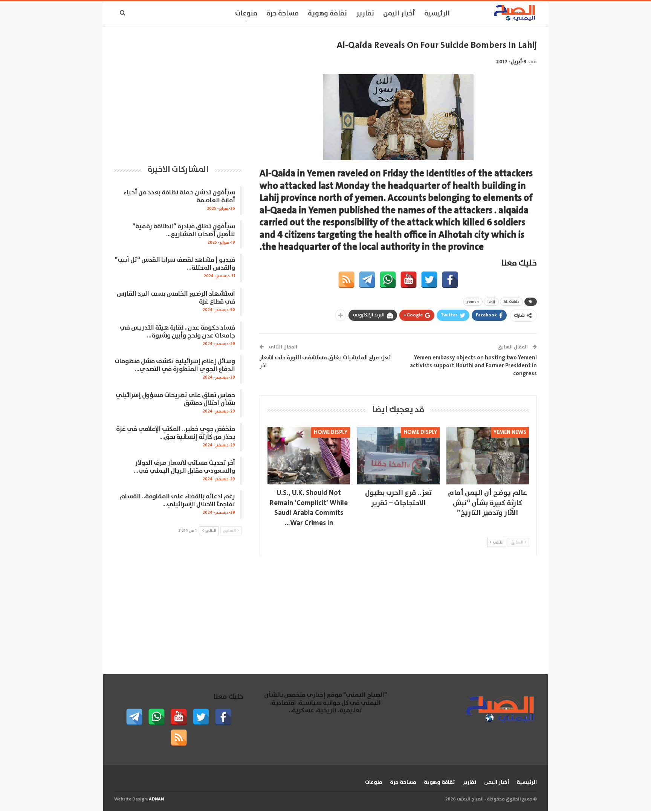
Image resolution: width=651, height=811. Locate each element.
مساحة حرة (282, 13)
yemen (473, 302)
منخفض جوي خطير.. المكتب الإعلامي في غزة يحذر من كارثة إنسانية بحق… (175, 433)
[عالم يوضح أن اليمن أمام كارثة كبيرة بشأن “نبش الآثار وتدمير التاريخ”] (487, 455)
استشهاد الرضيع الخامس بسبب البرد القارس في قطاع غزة (176, 298)
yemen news (510, 432)
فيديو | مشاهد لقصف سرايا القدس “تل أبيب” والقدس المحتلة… (175, 264)
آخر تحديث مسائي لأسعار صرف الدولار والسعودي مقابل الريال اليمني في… (184, 467)
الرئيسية (437, 13)
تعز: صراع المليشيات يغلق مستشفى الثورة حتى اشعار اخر (325, 361)
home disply (420, 432)
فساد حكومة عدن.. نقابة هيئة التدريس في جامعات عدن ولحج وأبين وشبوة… (177, 332)
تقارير (365, 13)
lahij (491, 302)
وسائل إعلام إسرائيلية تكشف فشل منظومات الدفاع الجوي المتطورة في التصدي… (175, 365)
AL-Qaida (511, 302)
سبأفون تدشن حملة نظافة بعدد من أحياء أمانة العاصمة (179, 197)
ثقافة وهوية (327, 13)
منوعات (246, 13)
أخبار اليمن (399, 13)
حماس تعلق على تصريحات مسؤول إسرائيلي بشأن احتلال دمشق (175, 399)
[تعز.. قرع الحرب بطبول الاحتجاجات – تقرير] (398, 455)
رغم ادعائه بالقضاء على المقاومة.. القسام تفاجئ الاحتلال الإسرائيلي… (177, 501)
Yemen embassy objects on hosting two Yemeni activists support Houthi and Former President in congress (473, 365)
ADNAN (156, 799)
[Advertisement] (177, 92)
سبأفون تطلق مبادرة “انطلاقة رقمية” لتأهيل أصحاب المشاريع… (183, 230)
